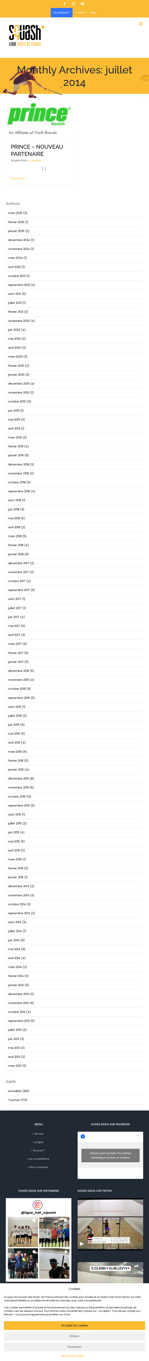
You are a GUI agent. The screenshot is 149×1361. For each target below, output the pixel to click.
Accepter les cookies (74, 1325)
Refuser (74, 1336)
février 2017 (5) (18, 653)
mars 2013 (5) (17, 1066)
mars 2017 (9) (17, 644)
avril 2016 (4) (17, 743)
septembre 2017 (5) (21, 590)
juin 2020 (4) (17, 330)
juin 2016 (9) (16, 725)
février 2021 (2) (18, 312)
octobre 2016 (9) (19, 689)
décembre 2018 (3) (21, 464)
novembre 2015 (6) (21, 787)
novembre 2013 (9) (21, 1003)
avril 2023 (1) (16, 267)
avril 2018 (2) (16, 527)
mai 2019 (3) (16, 420)
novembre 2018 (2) (21, 473)
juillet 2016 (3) (17, 716)
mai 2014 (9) (16, 949)
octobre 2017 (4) (19, 581)
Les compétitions (38, 1158)
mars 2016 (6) (17, 752)
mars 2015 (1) (17, 859)
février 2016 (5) (18, 761)
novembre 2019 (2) (21, 393)
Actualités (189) (18, 1091)
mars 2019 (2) (17, 437)
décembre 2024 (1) (21, 240)
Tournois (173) (17, 1100)
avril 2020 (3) (17, 348)
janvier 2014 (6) (18, 985)
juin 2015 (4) (16, 832)
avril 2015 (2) (16, 850)
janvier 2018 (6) (18, 554)
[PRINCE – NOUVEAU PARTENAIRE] (39, 118)
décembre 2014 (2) (21, 886)
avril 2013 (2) (16, 1057)
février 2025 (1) (18, 222)
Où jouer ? (39, 1150)
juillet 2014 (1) (17, 931)
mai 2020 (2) (17, 339)
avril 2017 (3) (16, 635)
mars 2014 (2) (17, 967)
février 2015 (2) (18, 868)
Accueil (38, 1133)
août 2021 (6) (17, 294)
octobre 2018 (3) (19, 482)
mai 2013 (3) (16, 1048)
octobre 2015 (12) (19, 797)
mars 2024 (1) (17, 258)
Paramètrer (74, 1346)
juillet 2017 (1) (17, 608)
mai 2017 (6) (16, 626)
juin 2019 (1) (16, 411)
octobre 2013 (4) (19, 1012)
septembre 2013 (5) (21, 1021)
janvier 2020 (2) (18, 375)
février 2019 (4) (18, 446)
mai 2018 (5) (16, 518)
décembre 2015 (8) (21, 778)
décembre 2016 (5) (21, 671)
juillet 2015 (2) (17, 823)
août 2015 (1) (16, 814)
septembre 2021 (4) (21, 285)
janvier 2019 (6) (18, 455)
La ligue (38, 1142)
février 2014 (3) (18, 976)
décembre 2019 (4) (21, 384)
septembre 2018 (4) (21, 491)
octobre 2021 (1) (19, 276)
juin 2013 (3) (16, 1039)
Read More (18, 178)
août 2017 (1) (16, 599)
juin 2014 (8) (16, 940)
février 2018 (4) (18, 545)
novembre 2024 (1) (21, 249)
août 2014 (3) (17, 922)
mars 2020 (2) (18, 357)
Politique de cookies (72, 1355)
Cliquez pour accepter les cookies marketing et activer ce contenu (110, 1155)
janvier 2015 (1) (18, 877)
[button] (23, 1232)
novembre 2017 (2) (21, 572)
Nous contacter (38, 1167)
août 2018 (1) (16, 500)
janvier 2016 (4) (18, 770)
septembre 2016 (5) (21, 698)
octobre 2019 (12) (19, 401)
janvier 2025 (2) (18, 231)
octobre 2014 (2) (19, 904)
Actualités (35, 160)
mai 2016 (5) (16, 734)
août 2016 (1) (16, 707)
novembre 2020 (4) (21, 321)
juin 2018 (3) (16, 509)
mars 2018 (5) (17, 536)
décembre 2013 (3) (21, 994)
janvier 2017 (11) (18, 662)
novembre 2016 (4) (21, 680)
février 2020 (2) (18, 366)
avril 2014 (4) (17, 958)
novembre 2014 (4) (21, 895)
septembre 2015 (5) (21, 806)
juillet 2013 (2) (17, 1030)
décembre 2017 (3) (21, 563)
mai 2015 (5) (16, 841)
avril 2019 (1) (16, 428)
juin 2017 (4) (16, 617)
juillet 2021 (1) (17, 303)
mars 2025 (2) (17, 213)
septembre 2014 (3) (21, 913)
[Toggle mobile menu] (141, 24)
